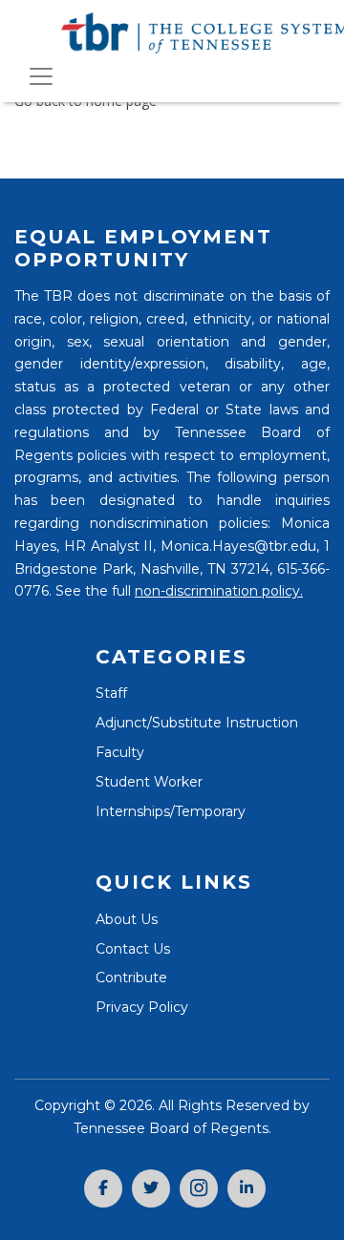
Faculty (120, 752)
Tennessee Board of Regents (171, 1128)
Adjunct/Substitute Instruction (197, 722)
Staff (111, 693)
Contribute (131, 977)
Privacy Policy (142, 1007)
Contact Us (133, 948)
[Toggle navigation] (41, 76)
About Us (127, 919)
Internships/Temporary (171, 811)
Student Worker (149, 781)
